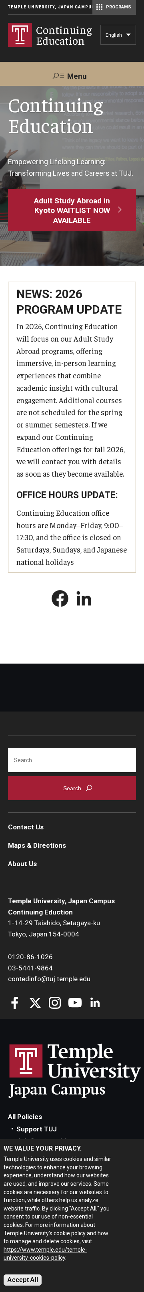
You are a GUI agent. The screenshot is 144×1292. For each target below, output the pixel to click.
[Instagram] (55, 1004)
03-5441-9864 (30, 968)
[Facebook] (15, 1004)
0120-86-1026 (30, 957)
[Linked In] (95, 1004)
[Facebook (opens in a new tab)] (60, 600)
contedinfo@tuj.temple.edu (49, 979)
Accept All (22, 1279)
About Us (22, 864)
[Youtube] (75, 1004)
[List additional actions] (128, 36)
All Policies (25, 1117)
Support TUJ (36, 1129)
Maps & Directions (37, 845)
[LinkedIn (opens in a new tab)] (84, 600)
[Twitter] (35, 1004)
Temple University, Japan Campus (51, 7)
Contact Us (26, 827)
